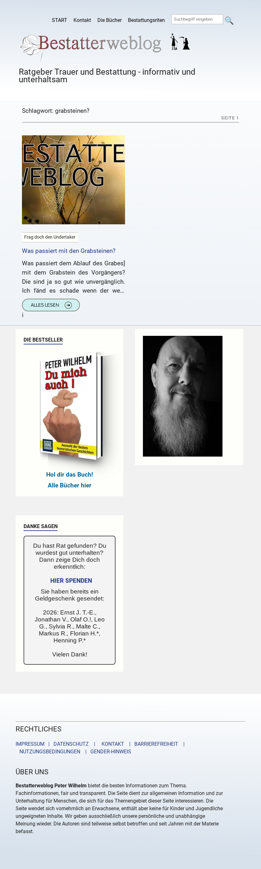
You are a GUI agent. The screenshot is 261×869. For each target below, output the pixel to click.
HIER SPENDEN (71, 580)
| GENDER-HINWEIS (106, 752)
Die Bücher (109, 20)
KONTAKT (111, 744)
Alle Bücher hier (69, 485)
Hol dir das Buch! (69, 474)
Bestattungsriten (146, 20)
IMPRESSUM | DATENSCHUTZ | (57, 744)
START (59, 20)
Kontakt (82, 20)
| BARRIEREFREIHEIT (151, 744)
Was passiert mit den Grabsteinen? (69, 251)
